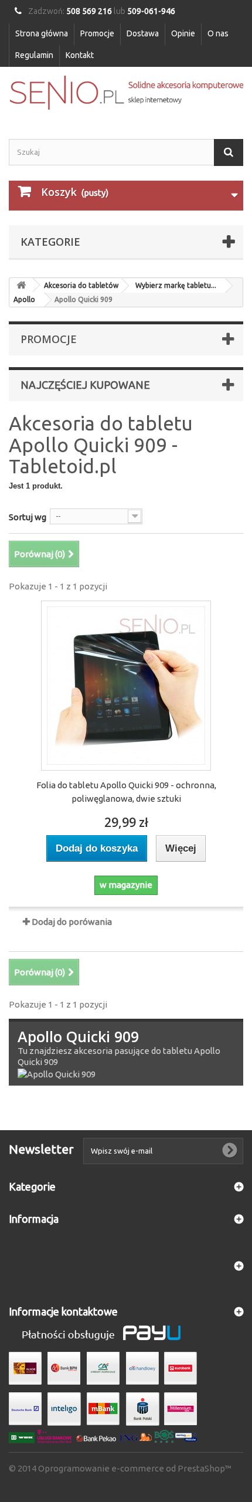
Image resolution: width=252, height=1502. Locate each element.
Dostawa (143, 33)
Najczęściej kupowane (85, 385)
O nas (218, 33)
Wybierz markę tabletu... (175, 285)
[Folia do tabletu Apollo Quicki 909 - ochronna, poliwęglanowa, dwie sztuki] (126, 685)
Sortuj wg (27, 517)
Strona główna (41, 33)
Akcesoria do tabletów (81, 285)
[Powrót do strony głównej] (21, 285)
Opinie (183, 33)
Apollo (24, 299)
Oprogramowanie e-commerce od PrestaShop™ (134, 1468)
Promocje (97, 33)
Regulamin (34, 55)
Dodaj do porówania (72, 922)
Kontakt (80, 55)
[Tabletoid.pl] (126, 93)
